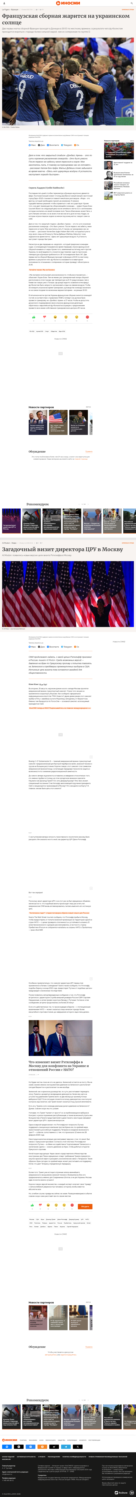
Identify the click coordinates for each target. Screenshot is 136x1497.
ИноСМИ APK (6, 1459)
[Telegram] (66, 145)
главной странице (81, 459)
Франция (14, 10)
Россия (59, 1223)
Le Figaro (6, 10)
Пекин (56, 1226)
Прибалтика (67, 1223)
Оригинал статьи (128, 9)
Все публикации (94, 1440)
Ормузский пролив (79, 1223)
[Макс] (32, 145)
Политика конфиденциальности (74, 1457)
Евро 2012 (62, 331)
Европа (50, 1226)
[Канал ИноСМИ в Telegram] (66, 1447)
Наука (41, 1440)
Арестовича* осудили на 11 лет (123, 163)
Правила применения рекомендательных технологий (108, 1457)
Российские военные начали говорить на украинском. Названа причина (122, 185)
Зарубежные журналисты (26, 1457)
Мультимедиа (72, 1440)
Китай (88, 1223)
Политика (37, 1223)
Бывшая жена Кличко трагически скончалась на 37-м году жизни (123, 174)
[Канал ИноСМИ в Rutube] (54, 1447)
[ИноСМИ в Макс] (7, 1447)
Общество (54, 331)
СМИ (30, 1223)
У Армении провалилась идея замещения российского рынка (118, 155)
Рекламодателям (54, 1457)
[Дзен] (41, 145)
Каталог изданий (8, 1457)
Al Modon (6, 543)
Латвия (36, 1226)
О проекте (41, 1457)
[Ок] (76, 145)
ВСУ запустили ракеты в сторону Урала (123, 194)
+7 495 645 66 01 (8, 1480)
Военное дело (51, 1440)
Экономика (33, 1440)
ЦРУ (82, 1219)
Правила (88, 452)
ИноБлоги (82, 1440)
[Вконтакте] (53, 145)
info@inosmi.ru (7, 1474)
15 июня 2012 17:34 (27, 9)
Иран (42, 1219)
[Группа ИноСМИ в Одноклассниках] (42, 1447)
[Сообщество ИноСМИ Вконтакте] (30, 1447)
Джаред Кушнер (74, 1219)
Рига (30, 1226)
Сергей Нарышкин (72, 1226)
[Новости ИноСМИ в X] (78, 1447)
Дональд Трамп (50, 1219)
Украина (62, 1226)
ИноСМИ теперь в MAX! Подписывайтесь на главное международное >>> (60, 708)
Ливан (13, 543)
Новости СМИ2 (60, 339)
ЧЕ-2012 (31, 331)
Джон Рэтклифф (62, 1219)
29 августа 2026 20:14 (26, 543)
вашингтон (52, 1223)
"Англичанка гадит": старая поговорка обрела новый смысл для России (59, 913)
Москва (31, 1219)
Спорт (47, 331)
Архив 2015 (39, 331)
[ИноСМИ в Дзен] (19, 1447)
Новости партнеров (119, 141)
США (37, 1219)
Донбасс (43, 1226)
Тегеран (44, 1223)
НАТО (87, 1219)
